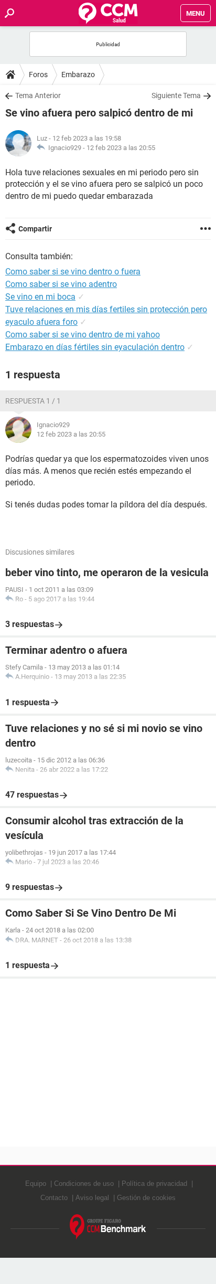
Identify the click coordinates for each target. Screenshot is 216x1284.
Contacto (54, 1198)
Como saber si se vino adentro (61, 284)
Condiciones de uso (84, 1183)
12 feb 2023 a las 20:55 (121, 148)
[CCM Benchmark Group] (108, 1227)
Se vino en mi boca (40, 297)
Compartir (35, 229)
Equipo (35, 1183)
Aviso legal (92, 1198)
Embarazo (78, 74)
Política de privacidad (154, 1183)
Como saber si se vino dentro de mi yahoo (82, 334)
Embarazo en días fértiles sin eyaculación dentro (95, 347)
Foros (38, 74)
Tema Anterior (38, 95)
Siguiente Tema (176, 95)
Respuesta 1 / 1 (33, 401)
